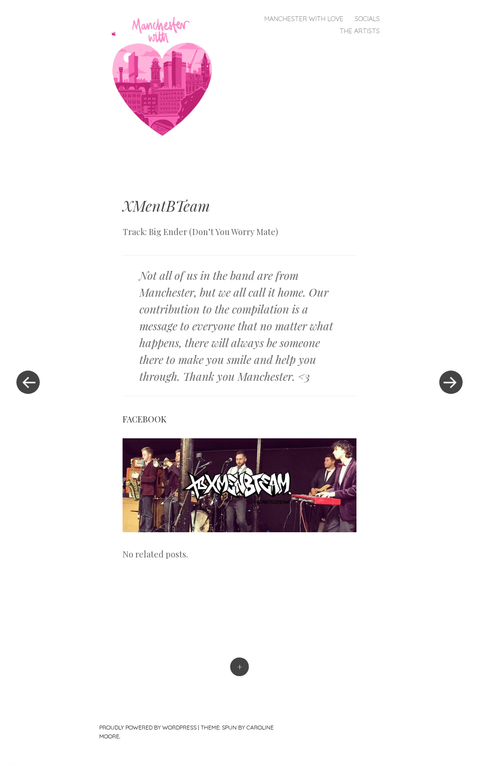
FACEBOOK (145, 419)
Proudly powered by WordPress (147, 727)
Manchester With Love (303, 18)
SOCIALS (367, 18)
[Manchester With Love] (166, 76)
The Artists (360, 31)
